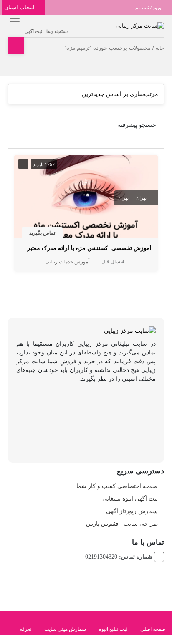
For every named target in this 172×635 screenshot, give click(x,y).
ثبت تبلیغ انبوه (113, 629)
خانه (160, 48)
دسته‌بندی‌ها (57, 31)
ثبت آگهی (33, 31)
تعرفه (25, 629)
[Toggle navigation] (13, 21)
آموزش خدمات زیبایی (67, 262)
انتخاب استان (20, 7)
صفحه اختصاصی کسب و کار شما (117, 486)
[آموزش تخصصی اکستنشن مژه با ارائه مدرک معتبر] (86, 198)
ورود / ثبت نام (148, 7)
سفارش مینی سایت (65, 629)
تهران (141, 197)
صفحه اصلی (152, 629)
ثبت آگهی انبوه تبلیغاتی (130, 498)
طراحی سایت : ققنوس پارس (122, 523)
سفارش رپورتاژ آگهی (132, 511)
